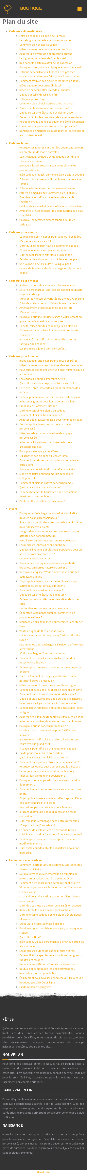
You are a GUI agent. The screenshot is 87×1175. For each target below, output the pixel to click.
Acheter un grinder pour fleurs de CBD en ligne (47, 402)
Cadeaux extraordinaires (25, 31)
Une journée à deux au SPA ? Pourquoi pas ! (45, 264)
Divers (13, 509)
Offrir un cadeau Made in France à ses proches (47, 72)
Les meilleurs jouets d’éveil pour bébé (42, 545)
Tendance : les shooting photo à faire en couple (48, 259)
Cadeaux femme (19, 143)
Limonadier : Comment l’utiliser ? (38, 406)
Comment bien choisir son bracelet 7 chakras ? (47, 104)
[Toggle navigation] (79, 9)
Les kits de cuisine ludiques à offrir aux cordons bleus (51, 206)
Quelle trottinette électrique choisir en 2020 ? (46, 113)
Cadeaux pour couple (23, 232)
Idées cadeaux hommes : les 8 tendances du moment (51, 365)
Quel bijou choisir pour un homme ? (40, 487)
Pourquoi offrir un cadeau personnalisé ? (43, 726)
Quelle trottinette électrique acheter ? (42, 595)
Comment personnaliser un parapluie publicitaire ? (49, 883)
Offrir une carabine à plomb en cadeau (42, 411)
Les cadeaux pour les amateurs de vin (42, 379)
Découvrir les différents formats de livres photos (49, 964)
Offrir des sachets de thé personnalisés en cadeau (50, 906)
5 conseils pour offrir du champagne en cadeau (47, 749)
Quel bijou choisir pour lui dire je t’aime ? (43, 758)
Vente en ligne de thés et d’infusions (41, 631)
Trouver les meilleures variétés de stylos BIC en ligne (51, 299)
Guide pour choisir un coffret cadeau (41, 753)
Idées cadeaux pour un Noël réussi (40, 86)
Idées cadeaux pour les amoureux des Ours (45, 49)
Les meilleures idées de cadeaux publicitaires (47, 951)
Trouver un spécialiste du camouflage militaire (47, 469)
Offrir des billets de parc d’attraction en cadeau (48, 303)
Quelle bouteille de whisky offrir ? (39, 95)
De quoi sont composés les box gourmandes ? (47, 969)
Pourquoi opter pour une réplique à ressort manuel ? (51, 67)
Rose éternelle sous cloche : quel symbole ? (46, 910)
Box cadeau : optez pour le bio (37, 974)
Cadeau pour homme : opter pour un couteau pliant (50, 397)
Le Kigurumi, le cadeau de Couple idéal (42, 58)
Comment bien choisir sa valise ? (39, 45)
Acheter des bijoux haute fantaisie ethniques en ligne (51, 717)
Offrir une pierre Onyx (32, 99)
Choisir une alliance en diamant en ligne (43, 250)
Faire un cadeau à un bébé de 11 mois (42, 36)
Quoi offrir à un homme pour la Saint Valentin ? (46, 383)
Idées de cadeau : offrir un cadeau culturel (44, 90)
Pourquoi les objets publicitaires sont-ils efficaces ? (50, 767)
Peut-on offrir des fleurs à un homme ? (42, 501)
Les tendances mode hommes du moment (44, 608)
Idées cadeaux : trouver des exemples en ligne (47, 685)
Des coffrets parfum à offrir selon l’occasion (45, 63)
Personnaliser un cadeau (25, 860)
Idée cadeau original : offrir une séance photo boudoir (51, 175)
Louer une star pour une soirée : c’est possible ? (48, 126)
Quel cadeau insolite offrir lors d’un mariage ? (46, 255)
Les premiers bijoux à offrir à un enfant (42, 349)
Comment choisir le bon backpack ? (40, 415)
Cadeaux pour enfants (23, 281)
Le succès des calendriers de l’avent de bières (47, 830)
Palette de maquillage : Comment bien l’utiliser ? (48, 193)
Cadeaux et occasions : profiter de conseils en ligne (50, 690)
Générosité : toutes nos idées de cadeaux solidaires (51, 117)
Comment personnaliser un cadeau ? (41, 590)
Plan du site (44, 1173)
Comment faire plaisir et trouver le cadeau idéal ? (49, 762)
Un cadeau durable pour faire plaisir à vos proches (49, 77)
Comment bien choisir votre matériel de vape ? (47, 694)
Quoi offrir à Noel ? (30, 937)
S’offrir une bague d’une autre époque (42, 654)
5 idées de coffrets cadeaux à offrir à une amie (47, 285)
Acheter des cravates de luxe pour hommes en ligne (51, 420)
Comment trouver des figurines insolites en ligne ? (49, 81)
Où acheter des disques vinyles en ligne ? (44, 456)
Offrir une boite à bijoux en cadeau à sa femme (47, 188)
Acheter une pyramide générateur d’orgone (45, 54)
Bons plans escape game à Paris (38, 451)
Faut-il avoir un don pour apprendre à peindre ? (47, 541)
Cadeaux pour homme (23, 356)
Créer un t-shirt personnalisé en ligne (41, 924)
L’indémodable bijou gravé (35, 987)
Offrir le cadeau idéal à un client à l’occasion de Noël (50, 835)
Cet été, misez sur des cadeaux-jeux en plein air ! (48, 326)
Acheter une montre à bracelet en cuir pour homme (50, 721)
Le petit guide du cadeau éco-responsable (45, 40)
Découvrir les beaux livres (35, 559)
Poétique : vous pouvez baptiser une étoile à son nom (52, 122)
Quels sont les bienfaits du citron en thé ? (44, 108)
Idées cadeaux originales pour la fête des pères (48, 361)
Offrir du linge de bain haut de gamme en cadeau (48, 246)
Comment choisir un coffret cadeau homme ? (46, 483)
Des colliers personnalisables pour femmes (45, 807)
